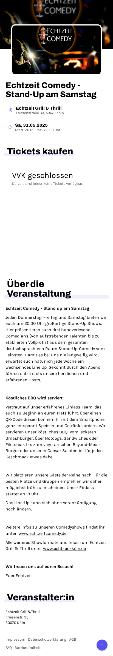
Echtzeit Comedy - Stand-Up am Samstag (51, 90)
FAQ (8, 647)
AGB (72, 639)
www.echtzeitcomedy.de (42, 533)
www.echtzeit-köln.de (64, 548)
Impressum (15, 639)
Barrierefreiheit (28, 647)
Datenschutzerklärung (47, 639)
